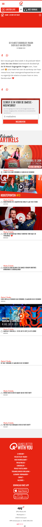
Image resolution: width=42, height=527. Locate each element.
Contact (20, 477)
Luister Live (10, 9)
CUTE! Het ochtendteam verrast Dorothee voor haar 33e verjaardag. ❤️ (19, 235)
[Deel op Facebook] (2, 55)
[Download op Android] (21, 497)
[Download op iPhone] (21, 491)
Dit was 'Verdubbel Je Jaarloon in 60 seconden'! (15, 363)
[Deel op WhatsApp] (7, 55)
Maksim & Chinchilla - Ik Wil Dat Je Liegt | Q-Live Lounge (19, 331)
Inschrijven (20, 121)
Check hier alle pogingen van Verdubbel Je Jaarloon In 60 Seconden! (21, 299)
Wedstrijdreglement (20, 460)
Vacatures (20, 480)
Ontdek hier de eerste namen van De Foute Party (17, 393)
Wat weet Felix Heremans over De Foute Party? (17, 425)
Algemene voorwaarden (20, 474)
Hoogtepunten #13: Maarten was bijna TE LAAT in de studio (20, 202)
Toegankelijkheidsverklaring (20, 471)
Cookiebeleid (20, 466)
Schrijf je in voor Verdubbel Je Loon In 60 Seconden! (18, 172)
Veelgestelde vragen (20, 457)
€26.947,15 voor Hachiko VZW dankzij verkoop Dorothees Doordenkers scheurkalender (19, 269)
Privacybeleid (20, 463)
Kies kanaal (33, 9)
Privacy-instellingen (20, 468)
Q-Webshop (20, 454)
